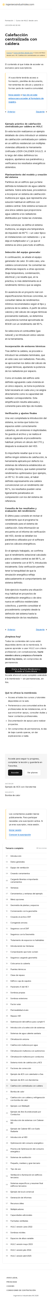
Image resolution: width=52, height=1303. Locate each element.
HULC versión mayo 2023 (21, 1244)
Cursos (9, 53)
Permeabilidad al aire (19, 1010)
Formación (9, 20)
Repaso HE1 (15, 1016)
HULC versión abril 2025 (20, 1256)
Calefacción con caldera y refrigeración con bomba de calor (27, 1098)
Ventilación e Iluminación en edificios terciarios (26, 1176)
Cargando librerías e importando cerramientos (24, 880)
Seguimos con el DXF (19, 928)
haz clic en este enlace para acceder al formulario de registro (26, 98)
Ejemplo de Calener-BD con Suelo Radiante (25, 1130)
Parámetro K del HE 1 (19, 987)
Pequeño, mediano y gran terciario (25, 1163)
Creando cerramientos (20, 873)
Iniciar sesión (15, 830)
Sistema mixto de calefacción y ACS (26, 1062)
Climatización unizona (19, 1039)
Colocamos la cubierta (20, 963)
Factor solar (15, 1004)
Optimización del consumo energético (26, 1143)
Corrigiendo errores (18, 923)
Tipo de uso (15, 1169)
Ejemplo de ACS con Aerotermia (20, 785)
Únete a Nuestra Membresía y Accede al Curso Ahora (26, 670)
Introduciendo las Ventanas (22, 946)
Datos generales (17, 862)
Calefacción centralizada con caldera (26, 1086)
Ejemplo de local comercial (22, 1192)
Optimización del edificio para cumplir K (27, 1022)
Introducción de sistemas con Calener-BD (27, 1121)
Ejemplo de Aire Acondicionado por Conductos (25, 1113)
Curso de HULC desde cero (27, 20)
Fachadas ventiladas (19, 1221)
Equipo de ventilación (19, 867)
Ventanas (14, 888)
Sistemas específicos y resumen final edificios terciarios (26, 1184)
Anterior (11, 111)
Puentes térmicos (18, 969)
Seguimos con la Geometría (22, 934)
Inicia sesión (14, 95)
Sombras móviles (17, 1232)
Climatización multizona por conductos (27, 1056)
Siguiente (40, 111)
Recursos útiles (17, 1203)
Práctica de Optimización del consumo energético (27, 1150)
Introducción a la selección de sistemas (27, 1027)
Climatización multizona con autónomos (27, 1051)
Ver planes (32, 772)
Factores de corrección (20, 1068)
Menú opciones (17, 899)
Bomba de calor (12, 794)
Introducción (15, 856)
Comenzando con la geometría (23, 911)
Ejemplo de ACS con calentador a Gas (26, 1074)
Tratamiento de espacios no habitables (27, 940)
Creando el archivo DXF (20, 917)
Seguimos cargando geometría (23, 957)
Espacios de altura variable (22, 1238)
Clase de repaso (17, 975)
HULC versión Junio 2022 (21, 1227)
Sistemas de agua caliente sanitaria (25, 1033)
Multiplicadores (17, 1209)
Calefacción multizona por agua (24, 1045)
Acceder (15, 772)
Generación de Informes (21, 1197)
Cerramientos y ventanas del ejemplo (26, 893)
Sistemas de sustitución (20, 1157)
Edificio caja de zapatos (20, 981)
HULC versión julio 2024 (20, 1250)
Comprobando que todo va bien (24, 952)
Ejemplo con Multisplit (19, 1106)
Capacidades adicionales (21, 1215)
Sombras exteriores (19, 998)
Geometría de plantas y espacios (24, 905)
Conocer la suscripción (20, 834)
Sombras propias (17, 992)
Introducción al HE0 (18, 1137)
